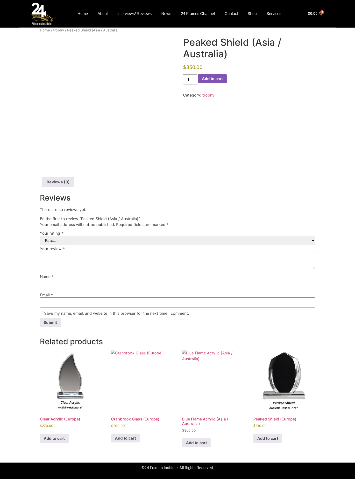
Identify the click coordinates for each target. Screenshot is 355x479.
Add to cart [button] (54, 438)
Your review (52, 249)
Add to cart (212, 78)
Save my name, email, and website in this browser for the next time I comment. (116, 313)
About (103, 14)
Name (47, 276)
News (166, 14)
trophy (58, 30)
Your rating (51, 233)
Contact (231, 14)
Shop (252, 14)
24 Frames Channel (198, 14)
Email (46, 295)
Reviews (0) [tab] (58, 182)
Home (83, 14)
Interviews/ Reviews (134, 14)
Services (273, 14)
